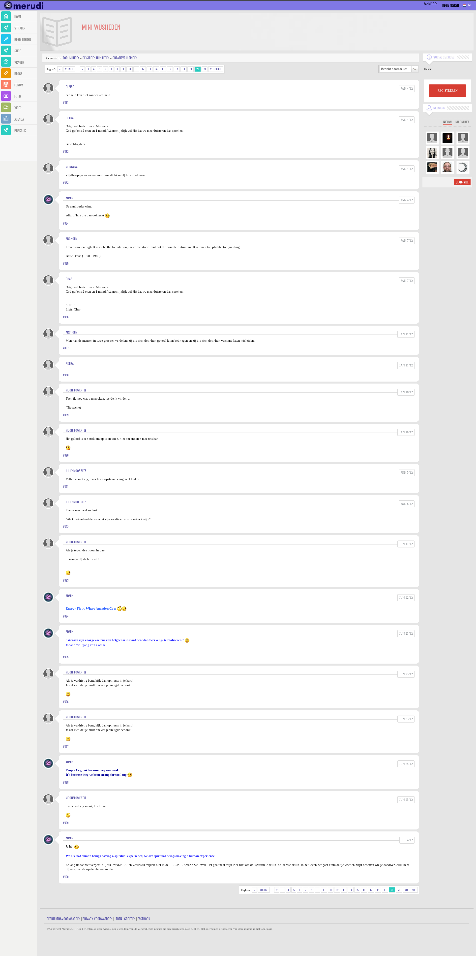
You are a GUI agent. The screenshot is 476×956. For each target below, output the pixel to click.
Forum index (71, 57)
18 (183, 69)
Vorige (69, 69)
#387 (66, 348)
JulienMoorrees (76, 470)
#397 (66, 747)
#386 (66, 317)
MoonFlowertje (76, 390)
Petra (70, 118)
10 (129, 69)
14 (156, 69)
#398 (66, 782)
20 (197, 69)
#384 (65, 223)
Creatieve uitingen (125, 57)
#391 (65, 487)
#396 (66, 702)
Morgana (72, 167)
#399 (66, 823)
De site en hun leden (96, 57)
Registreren (450, 5)
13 (150, 69)
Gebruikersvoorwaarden (63, 918)
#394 (65, 616)
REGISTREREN (448, 90)
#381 (65, 102)
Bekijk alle (462, 182)
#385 (65, 263)
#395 (65, 657)
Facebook (144, 918)
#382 (65, 152)
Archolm (71, 238)
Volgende (216, 69)
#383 (65, 183)
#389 (66, 415)
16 (170, 69)
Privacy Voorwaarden (98, 918)
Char (69, 279)
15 (163, 69)
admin (69, 198)
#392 (65, 527)
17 (177, 69)
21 (205, 69)
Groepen (129, 918)
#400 (66, 877)
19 (190, 69)
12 (143, 69)
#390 (66, 455)
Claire (70, 86)
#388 (66, 375)
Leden (118, 918)
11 (136, 69)
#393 (65, 580)
